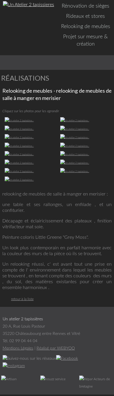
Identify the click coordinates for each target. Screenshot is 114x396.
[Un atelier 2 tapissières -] (31, 120)
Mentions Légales (18, 348)
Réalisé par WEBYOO (56, 348)
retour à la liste (22, 299)
